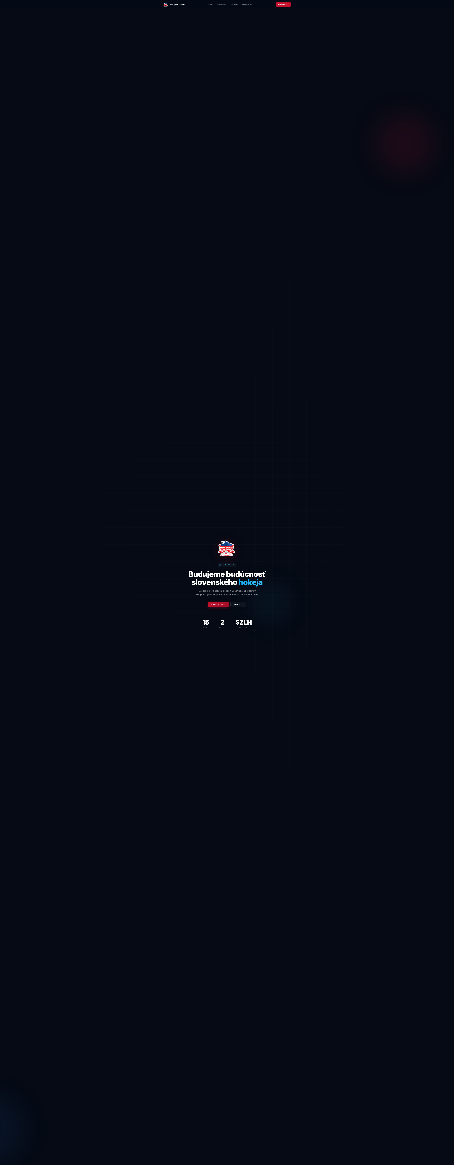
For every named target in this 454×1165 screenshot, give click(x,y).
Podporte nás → (218, 604)
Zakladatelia (221, 5)
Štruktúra (234, 5)
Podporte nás (247, 5)
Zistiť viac (238, 604)
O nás (210, 5)
